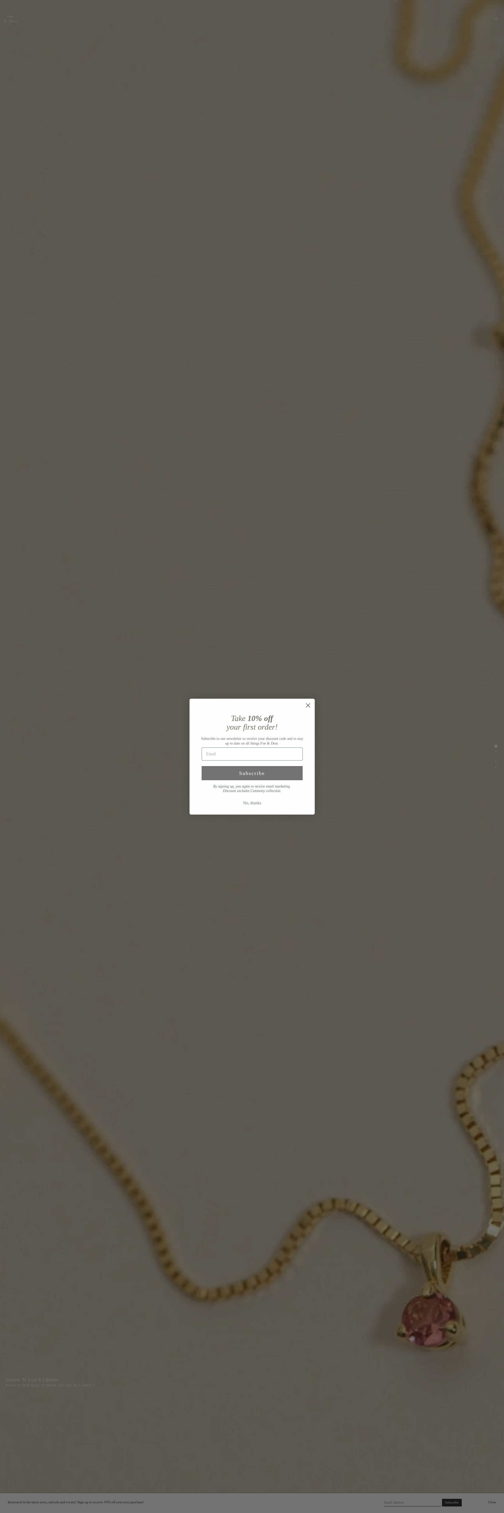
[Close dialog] (308, 705)
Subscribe (252, 773)
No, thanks (252, 803)
